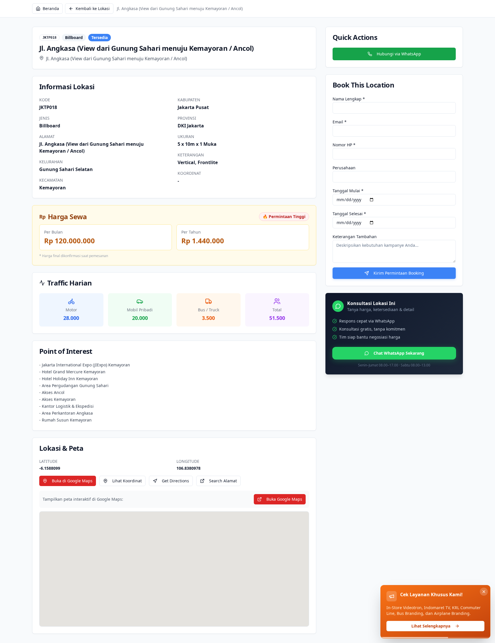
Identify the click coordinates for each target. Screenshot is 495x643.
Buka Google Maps (284, 499)
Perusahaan (344, 167)
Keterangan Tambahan (355, 236)
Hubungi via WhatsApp (399, 54)
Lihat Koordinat (127, 480)
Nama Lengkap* (349, 99)
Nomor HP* (344, 144)
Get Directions (175, 480)
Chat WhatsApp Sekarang (399, 353)
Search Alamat (223, 480)
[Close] (484, 592)
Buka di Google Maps (72, 480)
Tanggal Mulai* (348, 190)
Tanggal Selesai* (349, 213)
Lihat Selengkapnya (430, 626)
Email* (340, 122)
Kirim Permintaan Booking (399, 273)
